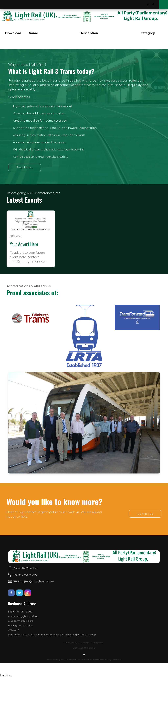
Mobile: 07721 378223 (25, 568)
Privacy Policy (70, 642)
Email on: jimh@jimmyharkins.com (33, 581)
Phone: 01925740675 (24, 574)
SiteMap (85, 642)
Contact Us (145, 513)
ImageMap (98, 642)
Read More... (24, 167)
